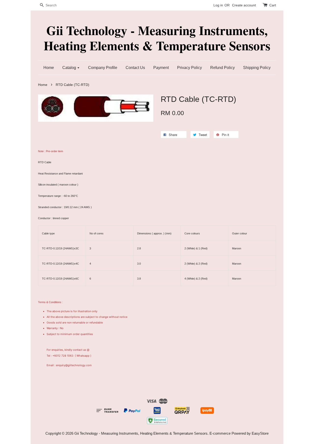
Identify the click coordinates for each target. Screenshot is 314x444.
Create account (244, 5)
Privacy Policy (189, 68)
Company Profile (102, 68)
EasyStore (260, 433)
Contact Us (135, 68)
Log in (218, 5)
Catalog (69, 68)
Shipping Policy (257, 68)
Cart (272, 5)
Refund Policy (222, 68)
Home (48, 68)
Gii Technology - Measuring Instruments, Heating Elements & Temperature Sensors (157, 38)
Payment (161, 68)
